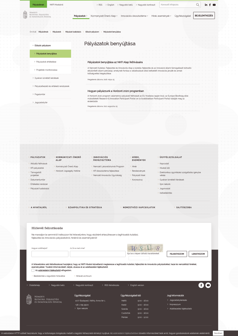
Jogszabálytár (41, 102)
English (111, 5)
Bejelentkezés (204, 15)
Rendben (218, 333)
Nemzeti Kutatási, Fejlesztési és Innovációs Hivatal (44, 306)
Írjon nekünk (165, 184)
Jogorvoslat (165, 188)
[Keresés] (198, 4)
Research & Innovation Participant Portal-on (118, 99)
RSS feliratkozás (112, 285)
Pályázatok (80, 16)
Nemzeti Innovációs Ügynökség (107, 175)
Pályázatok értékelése (46, 62)
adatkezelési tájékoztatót (96, 267)
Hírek (134, 166)
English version (137, 285)
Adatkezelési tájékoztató (181, 309)
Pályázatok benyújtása (112, 32)
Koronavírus (137, 180)
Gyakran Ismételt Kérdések (172, 180)
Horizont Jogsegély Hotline (68, 171)
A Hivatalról (39, 207)
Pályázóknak (38, 5)
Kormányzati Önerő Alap (103, 16)
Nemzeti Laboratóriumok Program (108, 166)
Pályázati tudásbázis (73, 32)
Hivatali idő (165, 168)
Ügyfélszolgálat (183, 16)
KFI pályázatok (37, 168)
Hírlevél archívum (84, 276)
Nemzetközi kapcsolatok (139, 207)
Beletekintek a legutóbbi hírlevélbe (49, 276)
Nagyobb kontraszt (146, 5)
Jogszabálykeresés (178, 300)
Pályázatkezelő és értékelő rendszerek (52, 86)
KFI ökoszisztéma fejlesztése (106, 171)
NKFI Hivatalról (56, 5)
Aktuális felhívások (39, 163)
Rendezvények (138, 171)
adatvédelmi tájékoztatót (49, 270)
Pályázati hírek (138, 175)
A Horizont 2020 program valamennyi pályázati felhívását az (115, 96)
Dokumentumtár (38, 180)
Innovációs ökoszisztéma (133, 16)
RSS (100, 5)
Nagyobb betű (57, 285)
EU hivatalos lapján (151, 96)
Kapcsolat (164, 163)
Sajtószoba (184, 207)
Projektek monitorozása (46, 70)
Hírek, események (160, 16)
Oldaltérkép (34, 285)
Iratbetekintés (166, 193)
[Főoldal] (40, 14)
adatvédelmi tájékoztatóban (125, 333)
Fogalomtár (40, 94)
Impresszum (175, 304)
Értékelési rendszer (39, 184)
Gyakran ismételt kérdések (47, 78)
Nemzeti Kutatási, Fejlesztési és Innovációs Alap (111, 68)
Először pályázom (92, 32)
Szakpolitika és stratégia (85, 207)
